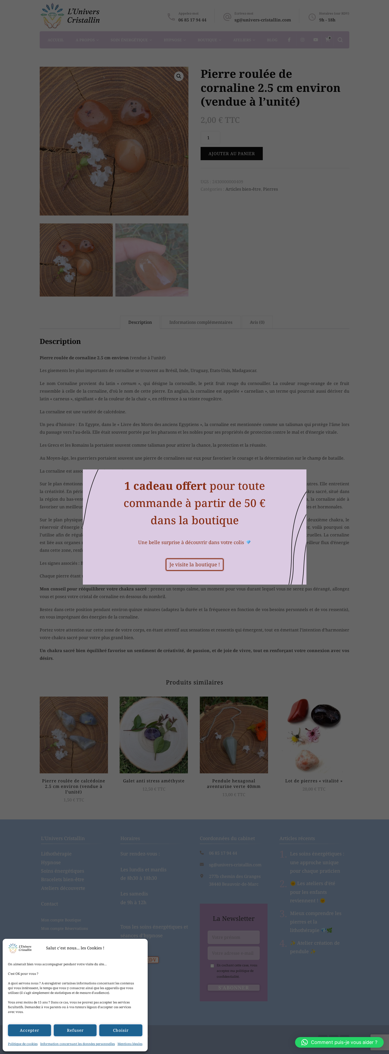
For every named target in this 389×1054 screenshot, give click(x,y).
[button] (339, 1042)
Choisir (121, 1030)
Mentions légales (129, 1044)
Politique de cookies (23, 1044)
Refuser (75, 1030)
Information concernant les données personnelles (77, 1044)
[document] (194, 527)
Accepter (29, 1030)
